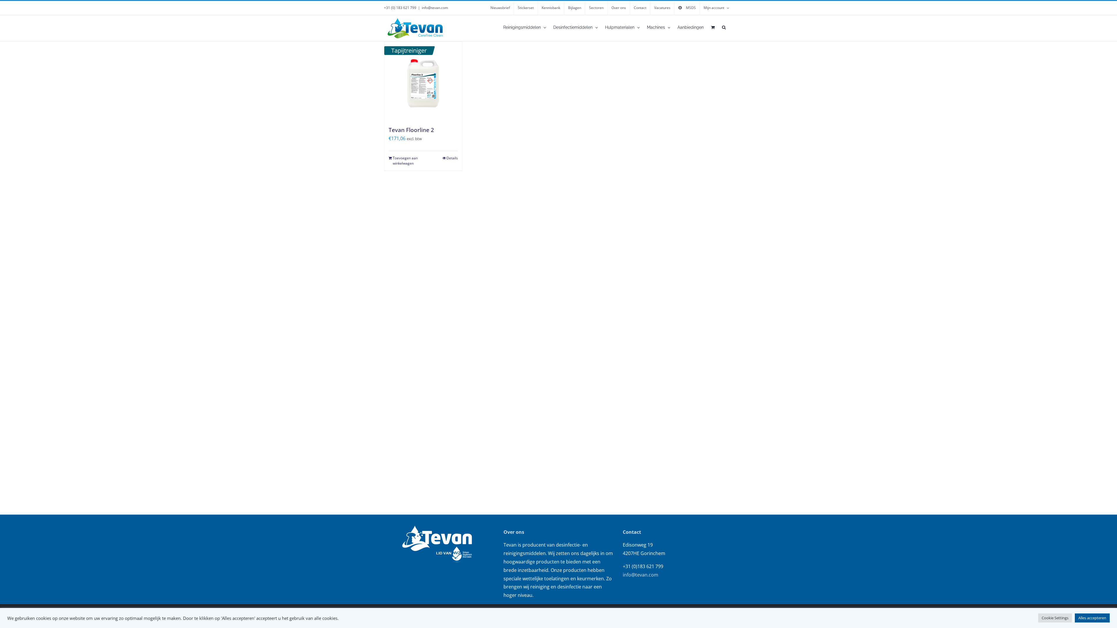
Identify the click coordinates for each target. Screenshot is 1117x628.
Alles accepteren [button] (1092, 617)
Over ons (514, 532)
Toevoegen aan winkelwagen (405, 161)
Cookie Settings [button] (1055, 617)
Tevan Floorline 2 (411, 130)
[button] (724, 27)
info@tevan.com (435, 7)
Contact (632, 532)
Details (452, 158)
